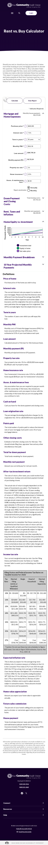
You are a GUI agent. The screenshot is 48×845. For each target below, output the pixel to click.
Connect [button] (6, 803)
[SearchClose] (19, 13)
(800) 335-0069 (24, 787)
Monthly (33, 191)
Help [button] (5, 815)
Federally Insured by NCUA (24, 828)
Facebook (22, 793)
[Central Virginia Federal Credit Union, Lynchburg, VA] (24, 5)
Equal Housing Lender (25, 831)
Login (31, 13)
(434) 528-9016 (24, 784)
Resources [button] (7, 809)
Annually (33, 188)
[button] (24, 115)
